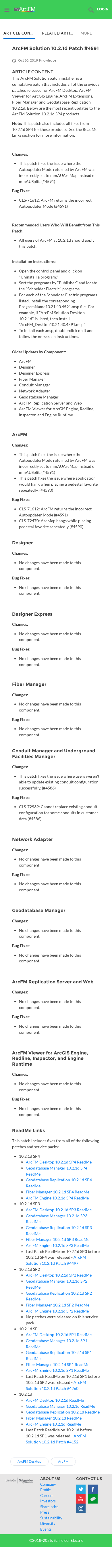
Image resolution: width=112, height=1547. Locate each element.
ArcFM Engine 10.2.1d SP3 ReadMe (57, 1245)
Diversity (47, 1523)
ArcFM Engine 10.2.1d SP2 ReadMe (57, 1310)
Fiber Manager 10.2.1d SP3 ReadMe (57, 1239)
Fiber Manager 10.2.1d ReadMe (54, 1418)
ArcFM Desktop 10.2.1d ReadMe (55, 1400)
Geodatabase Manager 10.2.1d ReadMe (60, 1406)
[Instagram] (81, 1508)
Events (46, 1529)
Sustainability (51, 1518)
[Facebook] (93, 1489)
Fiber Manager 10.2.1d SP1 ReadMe (57, 1364)
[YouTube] (81, 1499)
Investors (48, 1501)
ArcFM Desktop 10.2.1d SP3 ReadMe (59, 1209)
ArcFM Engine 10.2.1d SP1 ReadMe (57, 1370)
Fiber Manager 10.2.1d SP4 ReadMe (57, 1191)
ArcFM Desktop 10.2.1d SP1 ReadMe (59, 1334)
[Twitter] (81, 1489)
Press (44, 1512)
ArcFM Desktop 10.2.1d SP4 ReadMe (59, 1161)
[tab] (19, 33)
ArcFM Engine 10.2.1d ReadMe (53, 1424)
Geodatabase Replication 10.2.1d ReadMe (63, 1411)
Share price (49, 1506)
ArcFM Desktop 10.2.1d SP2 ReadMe (59, 1275)
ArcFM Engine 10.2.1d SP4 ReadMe (57, 1197)
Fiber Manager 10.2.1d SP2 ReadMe (57, 1304)
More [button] (86, 33)
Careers (46, 1495)
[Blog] (93, 1499)
